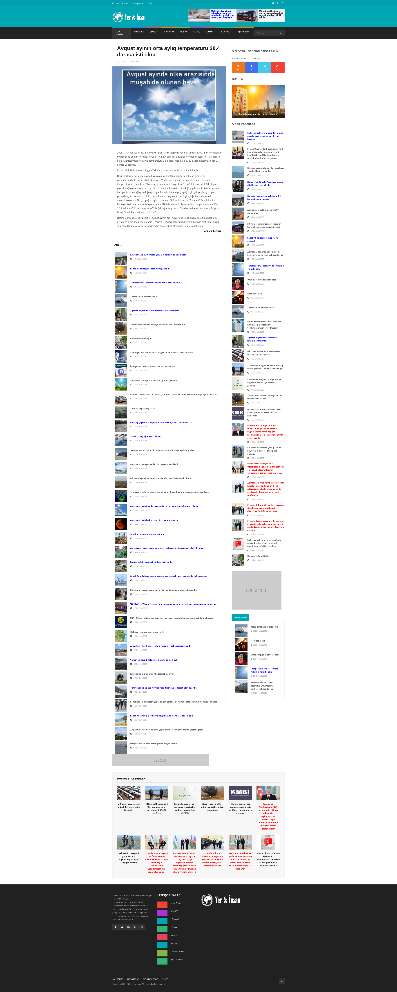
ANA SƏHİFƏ (119, 33)
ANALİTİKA (139, 32)
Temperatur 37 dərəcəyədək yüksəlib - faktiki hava (257, 112)
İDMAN (209, 32)
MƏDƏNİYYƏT (225, 32)
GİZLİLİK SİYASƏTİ (150, 979)
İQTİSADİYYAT (244, 32)
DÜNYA (183, 32)
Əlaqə (151, 3)
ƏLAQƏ (165, 979)
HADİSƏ (196, 32)
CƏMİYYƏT (169, 32)
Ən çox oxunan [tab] (240, 617)
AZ (273, 3)
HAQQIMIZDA (133, 979)
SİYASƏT (154, 32)
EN (283, 3)
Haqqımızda (138, 3)
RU (278, 3)
